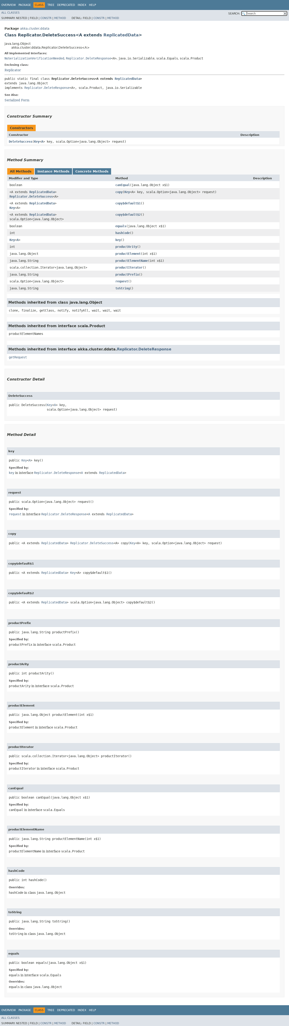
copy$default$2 (128, 214)
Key (37, 141)
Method (60, 18)
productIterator (128, 267)
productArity (126, 246)
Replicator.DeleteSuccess (31, 196)
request (121, 281)
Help (92, 5)
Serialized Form (17, 100)
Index (82, 5)
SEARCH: (234, 13)
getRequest (18, 357)
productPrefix (127, 274)
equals (120, 226)
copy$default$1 (128, 203)
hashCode (122, 233)
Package (25, 5)
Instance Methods (53, 171)
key (118, 240)
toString (122, 288)
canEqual (122, 185)
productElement (128, 253)
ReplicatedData (121, 35)
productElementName (131, 260)
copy (119, 192)
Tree (50, 5)
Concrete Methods (91, 171)
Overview (8, 5)
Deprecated (66, 5)
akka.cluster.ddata (34, 28)
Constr (45, 18)
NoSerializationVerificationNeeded (34, 58)
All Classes (10, 12)
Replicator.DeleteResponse (88, 58)
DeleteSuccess (20, 141)
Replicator (13, 70)
